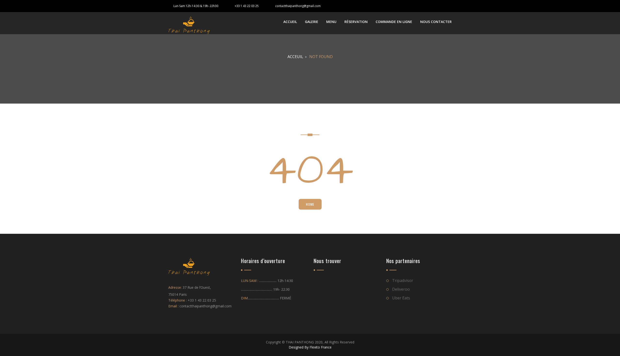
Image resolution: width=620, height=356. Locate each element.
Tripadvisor (402, 280)
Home (310, 204)
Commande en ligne (394, 21)
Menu (331, 21)
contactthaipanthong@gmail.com (298, 6)
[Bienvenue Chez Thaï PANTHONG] (188, 25)
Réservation (356, 21)
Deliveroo (401, 289)
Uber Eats (401, 298)
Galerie (311, 21)
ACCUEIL (290, 21)
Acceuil (295, 56)
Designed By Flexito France (310, 347)
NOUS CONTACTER (436, 21)
